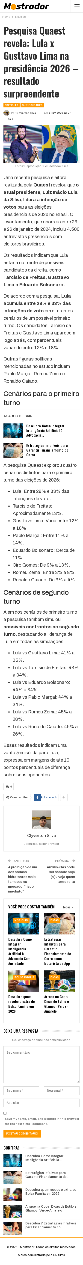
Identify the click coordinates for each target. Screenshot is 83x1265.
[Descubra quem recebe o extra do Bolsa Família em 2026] (23, 981)
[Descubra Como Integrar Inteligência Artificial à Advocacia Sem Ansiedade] (13, 430)
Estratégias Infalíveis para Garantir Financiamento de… (47, 1175)
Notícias (11, 105)
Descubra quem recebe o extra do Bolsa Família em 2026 (50, 1191)
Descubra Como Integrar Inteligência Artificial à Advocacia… (45, 430)
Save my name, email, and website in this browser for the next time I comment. (42, 1121)
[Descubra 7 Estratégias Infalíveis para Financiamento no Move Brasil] (12, 1228)
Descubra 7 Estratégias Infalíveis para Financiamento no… (50, 1225)
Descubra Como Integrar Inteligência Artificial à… (44, 1158)
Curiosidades (32, 105)
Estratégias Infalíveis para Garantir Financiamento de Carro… (47, 450)
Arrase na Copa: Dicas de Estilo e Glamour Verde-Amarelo (50, 1208)
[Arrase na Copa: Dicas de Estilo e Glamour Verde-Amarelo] (59, 981)
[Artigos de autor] (41, 819)
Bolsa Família (24, 977)
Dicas (54, 920)
